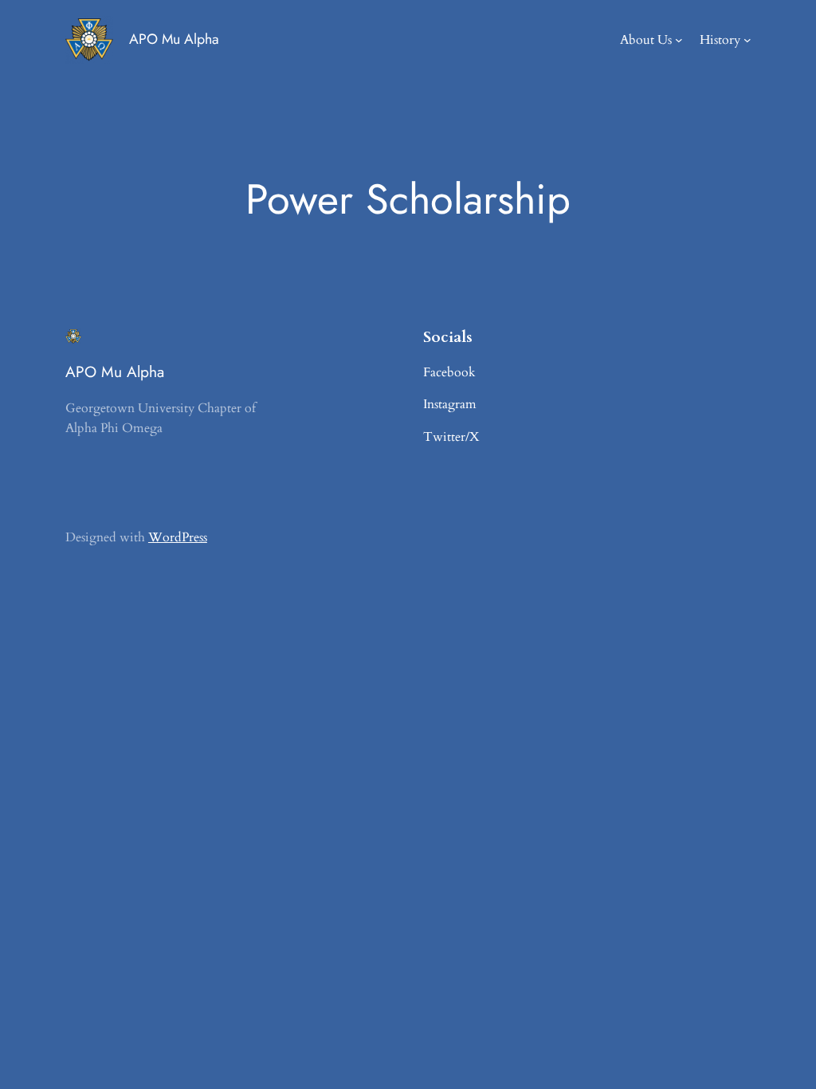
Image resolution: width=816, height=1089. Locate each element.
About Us (646, 40)
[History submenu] (747, 40)
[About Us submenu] (679, 40)
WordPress (177, 537)
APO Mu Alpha (174, 39)
